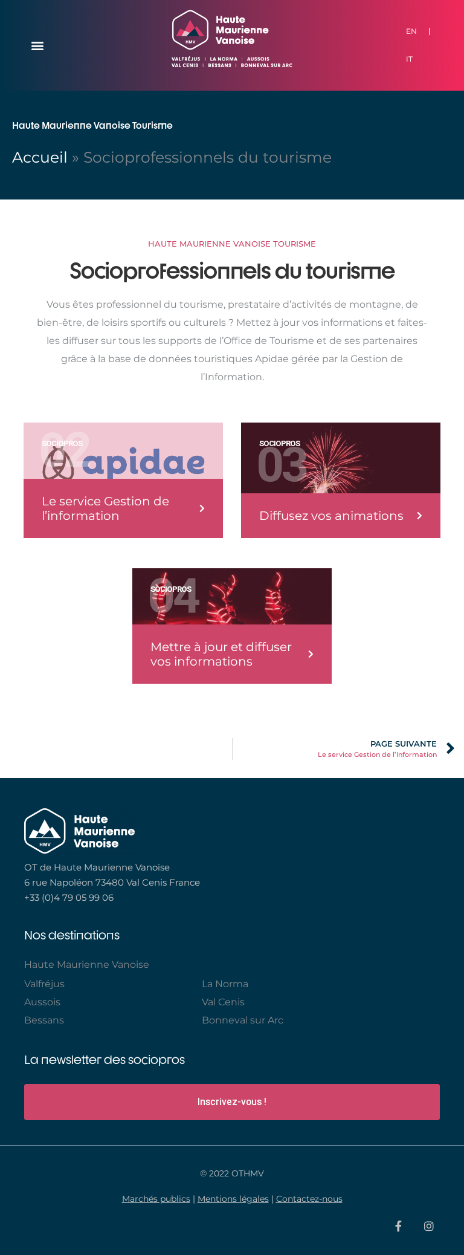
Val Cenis (223, 1002)
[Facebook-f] (398, 1226)
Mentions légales (233, 1198)
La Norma (225, 984)
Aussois (42, 1002)
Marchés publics (156, 1198)
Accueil (40, 157)
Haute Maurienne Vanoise (86, 964)
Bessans (44, 1020)
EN (411, 31)
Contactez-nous (309, 1198)
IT (409, 58)
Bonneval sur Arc (242, 1020)
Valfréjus (44, 984)
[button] (37, 46)
